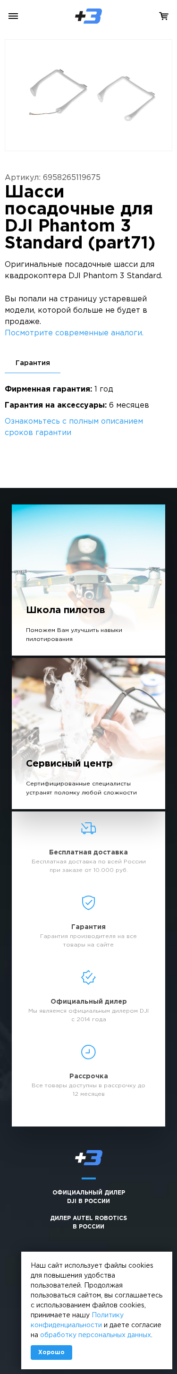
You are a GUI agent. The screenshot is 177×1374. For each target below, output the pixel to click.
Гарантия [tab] (33, 363)
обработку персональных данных (95, 1335)
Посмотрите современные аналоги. (74, 333)
